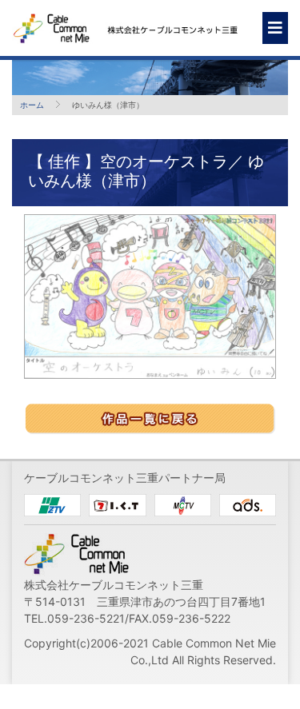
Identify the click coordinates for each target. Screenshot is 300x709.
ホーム (32, 105)
